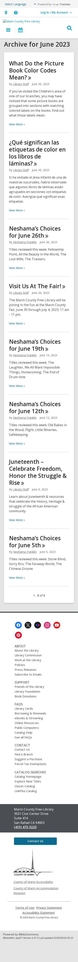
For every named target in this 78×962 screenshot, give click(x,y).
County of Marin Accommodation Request (36, 890)
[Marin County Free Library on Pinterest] (18, 635)
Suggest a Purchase (28, 759)
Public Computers (27, 728)
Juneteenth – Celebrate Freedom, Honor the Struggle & (38, 472)
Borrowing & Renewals (30, 713)
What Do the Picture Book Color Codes (36, 70)
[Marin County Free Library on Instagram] (47, 625)
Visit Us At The (35, 286)
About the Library (27, 650)
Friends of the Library (29, 687)
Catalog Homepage (28, 776)
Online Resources (27, 723)
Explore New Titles (28, 781)
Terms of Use (24, 908)
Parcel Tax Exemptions (30, 764)
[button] (6, 12)
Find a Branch (24, 754)
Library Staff (21, 84)
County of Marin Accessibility (33, 882)
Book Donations (25, 696)
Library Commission (28, 655)
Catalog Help (23, 732)
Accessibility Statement (38, 913)
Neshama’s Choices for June (35, 232)
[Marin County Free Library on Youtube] (56, 625)
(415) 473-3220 (25, 827)
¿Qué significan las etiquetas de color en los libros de (37, 153)
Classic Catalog (25, 786)
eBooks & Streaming (29, 718)
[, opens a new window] (33, 875)
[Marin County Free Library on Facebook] (18, 625)
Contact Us (22, 749)
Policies (20, 665)
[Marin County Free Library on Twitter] (28, 625)
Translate (64, 4)
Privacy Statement (49, 908)
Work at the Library (28, 660)
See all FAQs (23, 737)
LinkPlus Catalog (26, 791)
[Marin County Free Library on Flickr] (37, 625)
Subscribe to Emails (28, 674)
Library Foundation (27, 691)
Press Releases (25, 670)
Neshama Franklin (25, 242)
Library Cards (24, 708)
